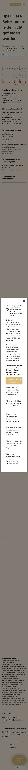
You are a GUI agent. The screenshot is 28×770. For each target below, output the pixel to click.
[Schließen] (24, 301)
